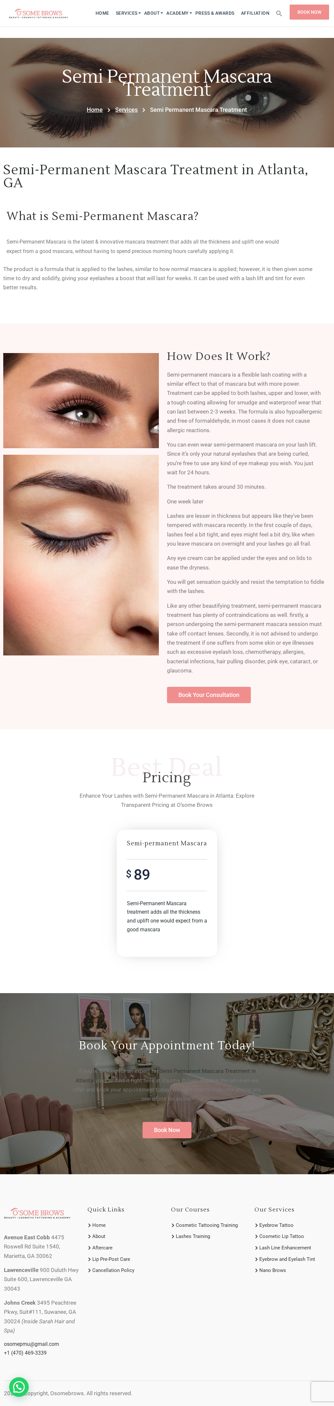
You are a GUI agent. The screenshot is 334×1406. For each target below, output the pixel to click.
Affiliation (255, 13)
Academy (177, 13)
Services (127, 13)
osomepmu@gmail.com (31, 1344)
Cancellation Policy (113, 1270)
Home (102, 13)
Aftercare (102, 1248)
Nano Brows (272, 1270)
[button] (279, 13)
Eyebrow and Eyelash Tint (287, 1259)
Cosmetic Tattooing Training (207, 1225)
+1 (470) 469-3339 (25, 1353)
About (152, 13)
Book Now (309, 12)
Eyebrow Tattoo (276, 1225)
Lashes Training (193, 1236)
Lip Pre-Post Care (111, 1259)
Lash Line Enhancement (285, 1248)
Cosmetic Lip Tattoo (281, 1236)
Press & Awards (215, 13)
